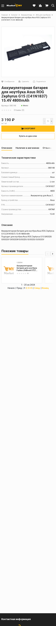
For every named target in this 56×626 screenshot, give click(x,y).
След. (37, 288)
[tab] (6, 148)
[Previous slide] (48, 254)
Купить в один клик (28, 136)
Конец (45, 288)
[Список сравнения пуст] (40, 5)
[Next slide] (53, 254)
